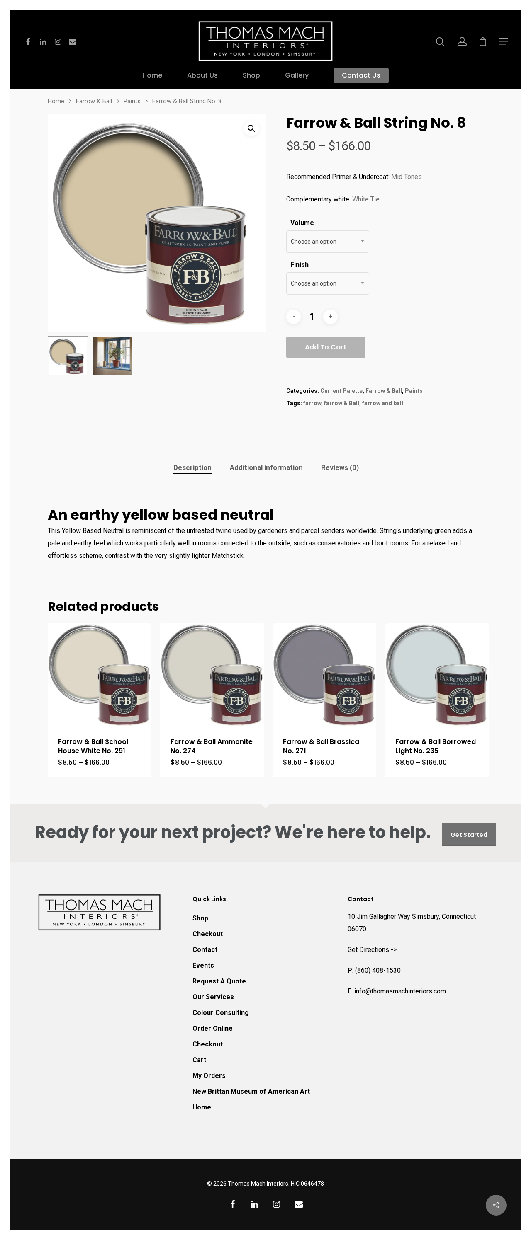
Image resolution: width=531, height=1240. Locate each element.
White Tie (366, 199)
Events (203, 965)
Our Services (213, 997)
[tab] (192, 467)
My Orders (209, 1076)
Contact (204, 950)
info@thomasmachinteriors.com (400, 991)
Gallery (297, 76)
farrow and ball (382, 403)
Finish (299, 265)
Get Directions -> (372, 950)
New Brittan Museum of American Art (251, 1091)
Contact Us (361, 76)
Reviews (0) (340, 467)
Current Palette (341, 391)
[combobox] (327, 241)
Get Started (469, 835)
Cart (199, 1060)
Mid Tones (406, 177)
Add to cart (325, 347)
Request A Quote (219, 981)
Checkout (207, 934)
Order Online (212, 1028)
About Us (202, 76)
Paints (132, 101)
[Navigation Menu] (504, 41)
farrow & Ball (341, 403)
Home (152, 76)
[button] (251, 128)
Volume (302, 223)
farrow (312, 403)
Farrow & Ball (94, 101)
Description (192, 467)
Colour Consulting (220, 1013)
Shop (251, 76)
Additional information (266, 467)
